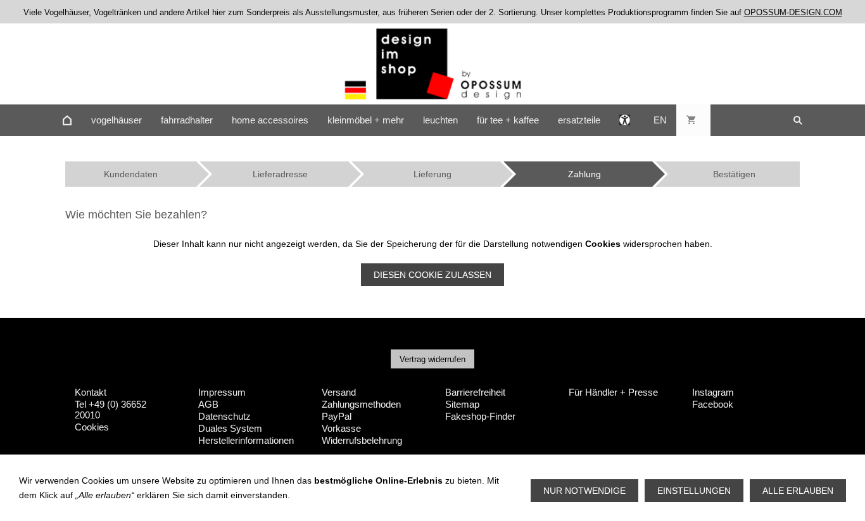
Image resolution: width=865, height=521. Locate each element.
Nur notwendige (584, 491)
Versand (339, 392)
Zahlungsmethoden (361, 404)
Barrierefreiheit (475, 392)
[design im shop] (67, 120)
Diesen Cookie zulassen (432, 275)
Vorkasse (341, 428)
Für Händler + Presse (613, 392)
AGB (208, 404)
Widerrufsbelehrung (362, 440)
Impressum (222, 392)
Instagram (713, 392)
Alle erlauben (797, 491)
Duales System (230, 428)
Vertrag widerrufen (432, 359)
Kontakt (90, 392)
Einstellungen (694, 491)
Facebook (712, 404)
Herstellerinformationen (246, 440)
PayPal (336, 416)
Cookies (92, 427)
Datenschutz (224, 416)
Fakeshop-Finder (480, 416)
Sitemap (462, 404)
